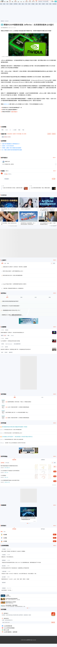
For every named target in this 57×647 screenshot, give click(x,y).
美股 (12, 1)
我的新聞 (54, 4)
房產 (36, 4)
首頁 (5, 1)
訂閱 (36, 1)
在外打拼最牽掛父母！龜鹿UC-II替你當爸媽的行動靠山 (48, 223)
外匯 (21, 1)
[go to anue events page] (50, 1)
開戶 (55, 466)
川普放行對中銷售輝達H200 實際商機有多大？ (11, 143)
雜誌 (50, 4)
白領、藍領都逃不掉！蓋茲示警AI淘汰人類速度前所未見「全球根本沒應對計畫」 (47, 209)
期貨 (29, 4)
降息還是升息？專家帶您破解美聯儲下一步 (12, 107)
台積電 (5, 538)
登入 (53, 1)
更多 (54, 263)
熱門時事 (15, 4)
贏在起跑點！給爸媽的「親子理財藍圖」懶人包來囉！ (17, 133)
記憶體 (5, 534)
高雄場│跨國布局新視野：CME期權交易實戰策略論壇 (17, 417)
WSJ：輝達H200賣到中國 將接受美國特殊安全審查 (12, 149)
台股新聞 (6, 346)
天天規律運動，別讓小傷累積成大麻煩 (8, 223)
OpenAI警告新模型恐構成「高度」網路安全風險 (40, 187)
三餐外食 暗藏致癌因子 (25, 209)
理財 (40, 4)
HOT (6, 401)
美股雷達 (6, 21)
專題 (47, 4)
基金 (18, 1)
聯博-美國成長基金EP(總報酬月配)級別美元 (9, 465)
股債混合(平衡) (7, 482)
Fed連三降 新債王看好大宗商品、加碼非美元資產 (12, 187)
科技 (7, 4)
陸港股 (15, 1)
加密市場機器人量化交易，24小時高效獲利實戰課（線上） (17, 412)
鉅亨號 (33, 1)
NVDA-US (6, 104)
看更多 (54, 157)
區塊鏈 (33, 4)
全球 (23, 1)
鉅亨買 (30, 1)
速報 (19, 4)
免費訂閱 (53, 622)
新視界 (43, 4)
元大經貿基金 (3, 475)
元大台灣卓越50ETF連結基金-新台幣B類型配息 (10, 470)
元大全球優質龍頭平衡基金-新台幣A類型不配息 (10, 480)
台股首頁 (49, 133)
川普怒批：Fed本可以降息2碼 (8, 145)
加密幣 (26, 1)
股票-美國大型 (7, 467)
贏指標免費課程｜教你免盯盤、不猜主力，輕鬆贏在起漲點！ (19, 401)
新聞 (7, 1)
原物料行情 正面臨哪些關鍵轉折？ (10, 109)
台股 (10, 1)
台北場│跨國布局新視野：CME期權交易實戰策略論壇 (17, 407)
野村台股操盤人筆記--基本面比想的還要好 (8, 209)
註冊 (55, 1)
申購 (55, 471)
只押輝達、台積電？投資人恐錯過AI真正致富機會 (11, 147)
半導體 (5, 541)
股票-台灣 (6, 472)
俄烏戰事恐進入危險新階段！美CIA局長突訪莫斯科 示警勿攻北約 (28, 223)
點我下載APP (14, 111)
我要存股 (53, 133)
